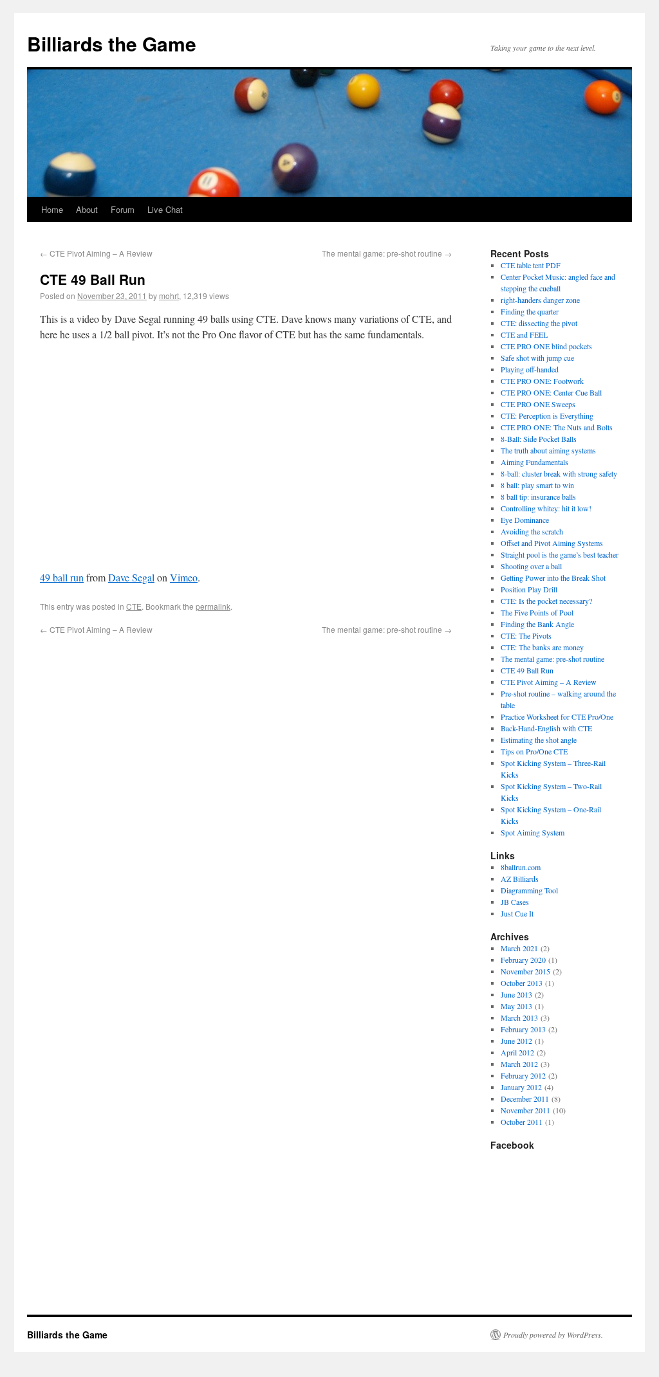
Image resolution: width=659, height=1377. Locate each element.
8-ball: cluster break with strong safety (559, 473)
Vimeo (184, 577)
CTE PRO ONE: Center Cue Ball (551, 392)
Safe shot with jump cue (537, 357)
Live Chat (165, 209)
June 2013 (516, 994)
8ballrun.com (521, 867)
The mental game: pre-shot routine (387, 253)
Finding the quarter (530, 311)
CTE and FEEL (524, 334)
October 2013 (522, 983)
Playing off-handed (530, 369)
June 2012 (516, 1040)
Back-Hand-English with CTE (546, 728)
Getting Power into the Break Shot (553, 577)
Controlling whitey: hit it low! (546, 508)
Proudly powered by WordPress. (553, 1334)
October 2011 (522, 1122)
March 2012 (519, 1064)
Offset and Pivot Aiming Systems (552, 543)
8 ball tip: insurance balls (538, 496)
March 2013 (519, 1017)
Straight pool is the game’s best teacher (559, 554)
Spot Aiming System (532, 832)
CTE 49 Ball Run (527, 670)
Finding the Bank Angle (537, 624)
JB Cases (515, 902)
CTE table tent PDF (531, 265)
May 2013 (516, 1006)
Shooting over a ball (531, 566)
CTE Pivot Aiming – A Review (96, 253)
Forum (123, 209)
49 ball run (62, 577)
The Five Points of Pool (537, 612)
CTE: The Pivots (526, 635)
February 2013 (523, 1029)
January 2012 (521, 1087)
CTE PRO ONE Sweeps (538, 404)
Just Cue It (517, 913)
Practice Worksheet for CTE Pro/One (557, 716)
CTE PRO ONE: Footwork (542, 381)
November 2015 (525, 971)
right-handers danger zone (540, 300)
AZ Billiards (520, 878)
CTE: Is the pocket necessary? (546, 601)
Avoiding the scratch (532, 531)
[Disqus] (246, 796)
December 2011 (525, 1098)
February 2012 (523, 1075)
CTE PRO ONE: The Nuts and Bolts (557, 427)
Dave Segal (131, 577)
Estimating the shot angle (539, 739)
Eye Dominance (525, 520)
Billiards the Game (111, 43)
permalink (213, 606)
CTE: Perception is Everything (547, 415)
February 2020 (523, 959)
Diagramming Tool (529, 890)
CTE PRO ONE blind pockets (546, 346)
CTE (134, 606)
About (87, 209)
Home (52, 209)
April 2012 (517, 1052)
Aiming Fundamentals (534, 462)
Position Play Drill (529, 589)
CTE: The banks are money (542, 647)
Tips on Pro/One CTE (534, 751)
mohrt (169, 295)
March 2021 (519, 948)
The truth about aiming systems (548, 450)
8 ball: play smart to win (537, 485)
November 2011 (525, 1110)
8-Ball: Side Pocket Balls (539, 438)
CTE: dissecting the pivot (539, 323)
